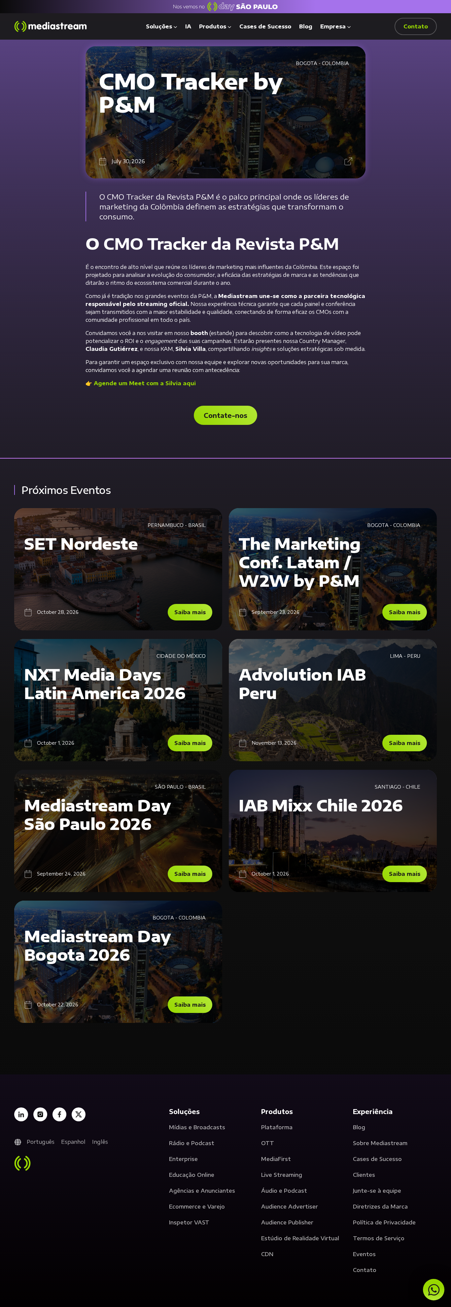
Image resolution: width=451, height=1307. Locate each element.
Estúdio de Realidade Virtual (300, 1238)
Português (40, 1142)
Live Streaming (281, 1175)
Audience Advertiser (289, 1206)
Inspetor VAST (189, 1222)
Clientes (364, 1175)
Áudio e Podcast (284, 1190)
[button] (161, 26)
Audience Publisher (287, 1222)
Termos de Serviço (378, 1238)
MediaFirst (276, 1159)
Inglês (100, 1142)
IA (188, 26)
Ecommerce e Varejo (197, 1206)
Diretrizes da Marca (380, 1206)
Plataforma (277, 1127)
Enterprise (183, 1159)
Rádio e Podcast (191, 1143)
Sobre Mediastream (380, 1143)
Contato (364, 1270)
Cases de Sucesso (265, 26)
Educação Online (191, 1175)
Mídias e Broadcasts (197, 1127)
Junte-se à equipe (377, 1190)
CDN (267, 1254)
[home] (50, 26)
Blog (305, 26)
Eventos (364, 1254)
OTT (267, 1143)
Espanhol (73, 1142)
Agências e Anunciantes (202, 1190)
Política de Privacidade (384, 1222)
